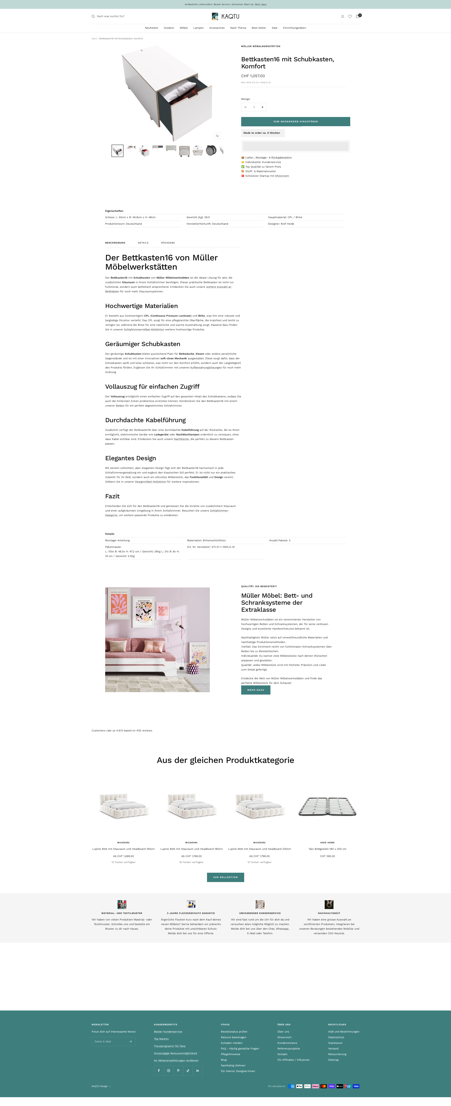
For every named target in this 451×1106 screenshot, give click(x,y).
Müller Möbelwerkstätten (260, 46)
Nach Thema (238, 27)
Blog (224, 1059)
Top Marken (161, 1038)
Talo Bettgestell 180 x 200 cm (327, 849)
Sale (274, 27)
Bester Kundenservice (168, 1031)
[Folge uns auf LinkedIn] (197, 1070)
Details (143, 242)
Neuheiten (151, 27)
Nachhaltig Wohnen (233, 1065)
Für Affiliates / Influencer (293, 1059)
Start (94, 38)
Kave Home (327, 842)
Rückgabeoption (281, 157)
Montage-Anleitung (117, 540)
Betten (120, 405)
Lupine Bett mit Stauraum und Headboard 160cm (123, 849)
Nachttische (181, 439)
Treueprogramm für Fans (170, 1046)
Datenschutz (336, 1037)
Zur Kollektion (225, 877)
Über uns (283, 1031)
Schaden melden (231, 1043)
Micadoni (123, 842)
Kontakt (282, 1054)
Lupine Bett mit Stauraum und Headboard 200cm (259, 849)
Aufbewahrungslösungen (206, 367)
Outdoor (169, 27)
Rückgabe (168, 242)
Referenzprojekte (288, 1048)
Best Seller (259, 27)
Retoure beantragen (233, 1037)
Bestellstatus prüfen (234, 1031)
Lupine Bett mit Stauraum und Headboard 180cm (191, 849)
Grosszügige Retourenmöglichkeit (175, 1053)
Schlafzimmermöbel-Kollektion (144, 329)
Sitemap (333, 1059)
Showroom (282, 175)
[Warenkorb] (357, 16)
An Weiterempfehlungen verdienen (176, 1060)
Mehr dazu (261, 4)
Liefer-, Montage (256, 157)
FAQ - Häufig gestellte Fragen (240, 1048)
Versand (333, 1048)
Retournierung (337, 1054)
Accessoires (217, 27)
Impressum (335, 1043)
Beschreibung (115, 242)
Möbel (184, 27)
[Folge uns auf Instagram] (168, 1070)
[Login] (342, 16)
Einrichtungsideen (294, 27)
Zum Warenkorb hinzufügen (295, 121)
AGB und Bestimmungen (343, 1031)
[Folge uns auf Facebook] (159, 1070)
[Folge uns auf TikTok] (188, 1070)
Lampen (198, 27)
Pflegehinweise (230, 1054)
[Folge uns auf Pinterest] (178, 1070)
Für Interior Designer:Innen (238, 1071)
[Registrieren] (130, 1041)
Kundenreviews (287, 1043)
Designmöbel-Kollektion (150, 481)
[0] (350, 16)
